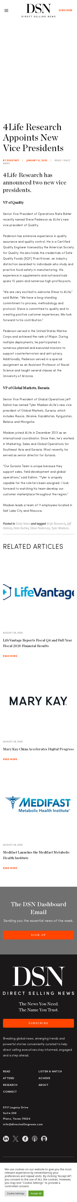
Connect (10, 1092)
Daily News (23, 524)
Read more (10, 656)
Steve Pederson (40, 528)
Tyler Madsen (59, 528)
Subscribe (66, 10)
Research (10, 1085)
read (58, 161)
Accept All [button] (36, 1193)
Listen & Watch (50, 1071)
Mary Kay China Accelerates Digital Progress (38, 749)
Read (6, 1071)
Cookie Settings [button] (15, 1193)
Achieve (44, 1078)
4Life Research (56, 524)
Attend (8, 1078)
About (43, 1085)
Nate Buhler (21, 528)
